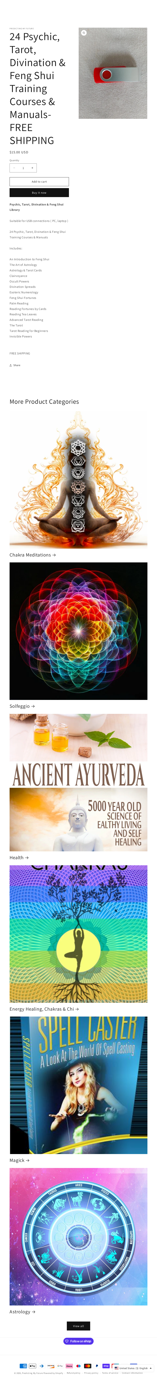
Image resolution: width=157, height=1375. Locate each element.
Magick (17, 1160)
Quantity (14, 160)
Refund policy (73, 1373)
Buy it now (39, 192)
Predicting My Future (32, 1373)
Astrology (20, 1312)
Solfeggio (20, 706)
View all (78, 1326)
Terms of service (110, 1373)
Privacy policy (91, 1373)
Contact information (132, 1373)
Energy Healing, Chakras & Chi (42, 1009)
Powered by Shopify (53, 1373)
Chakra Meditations (30, 555)
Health (17, 858)
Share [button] (16, 365)
